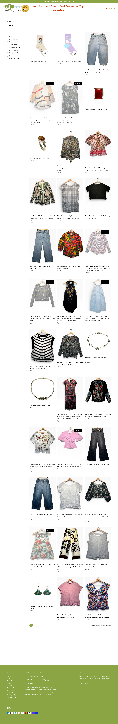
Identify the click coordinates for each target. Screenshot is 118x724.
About (61, 6)
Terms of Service (12, 697)
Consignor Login (58, 10)
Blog (81, 6)
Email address (84, 681)
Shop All (9, 678)
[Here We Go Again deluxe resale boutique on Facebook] (8, 708)
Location (74, 6)
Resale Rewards (11, 681)
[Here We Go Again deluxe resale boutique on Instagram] (10, 708)
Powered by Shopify (27, 716)
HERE (53, 694)
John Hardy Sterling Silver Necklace (40, 405)
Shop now (59, 652)
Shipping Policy (11, 695)
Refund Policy (11, 690)
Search (108, 8)
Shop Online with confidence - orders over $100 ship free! (59, 1)
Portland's (28, 687)
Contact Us (10, 683)
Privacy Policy (11, 688)
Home (34, 6)
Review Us (10, 692)
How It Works (50, 6)
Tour (68, 6)
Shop (40, 6)
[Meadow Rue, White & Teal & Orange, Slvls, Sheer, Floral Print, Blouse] (42, 544)
